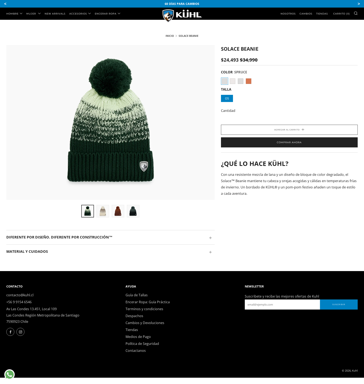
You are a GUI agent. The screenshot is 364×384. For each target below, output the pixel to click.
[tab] (87, 211)
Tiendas (322, 13)
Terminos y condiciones (144, 309)
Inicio (170, 36)
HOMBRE (12, 13)
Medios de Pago (138, 336)
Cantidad (228, 110)
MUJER (31, 13)
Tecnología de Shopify (324, 370)
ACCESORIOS (78, 13)
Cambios (306, 13)
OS (227, 98)
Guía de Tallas (137, 295)
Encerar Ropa (105, 13)
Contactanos (136, 350)
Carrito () (341, 13)
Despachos (134, 316)
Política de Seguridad (142, 343)
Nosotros (288, 13)
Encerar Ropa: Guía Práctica (148, 302)
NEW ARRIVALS (55, 13)
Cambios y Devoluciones (145, 322)
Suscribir (338, 304)
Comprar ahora (289, 142)
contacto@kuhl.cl (19, 295)
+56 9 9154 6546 (19, 302)
